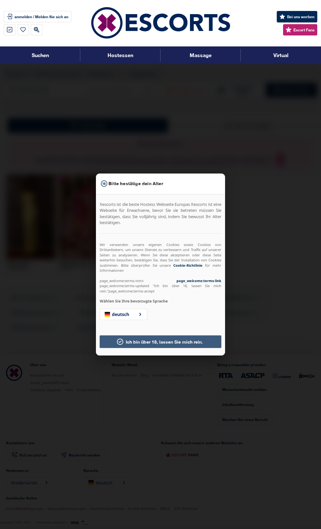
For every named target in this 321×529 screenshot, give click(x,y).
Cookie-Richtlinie (188, 265)
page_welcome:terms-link (198, 280)
